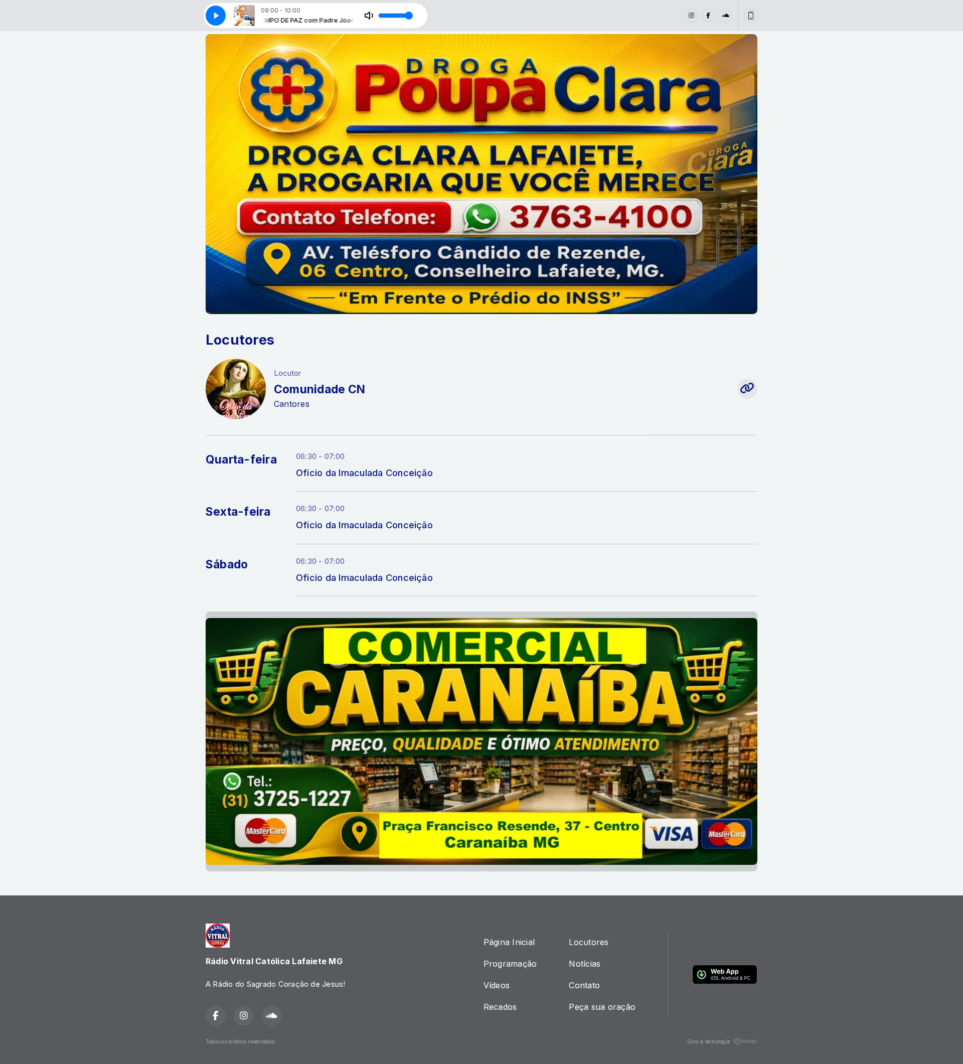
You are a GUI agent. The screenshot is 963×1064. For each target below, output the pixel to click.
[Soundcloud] (725, 15)
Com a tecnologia (708, 1041)
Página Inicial (509, 942)
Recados (500, 1007)
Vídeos (497, 985)
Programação (510, 964)
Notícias (584, 964)
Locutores (588, 942)
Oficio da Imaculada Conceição (364, 472)
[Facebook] (708, 15)
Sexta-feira (238, 512)
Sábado (227, 564)
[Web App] (750, 15)
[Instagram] (691, 15)
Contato (584, 985)
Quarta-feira (241, 459)
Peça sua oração (602, 1007)
